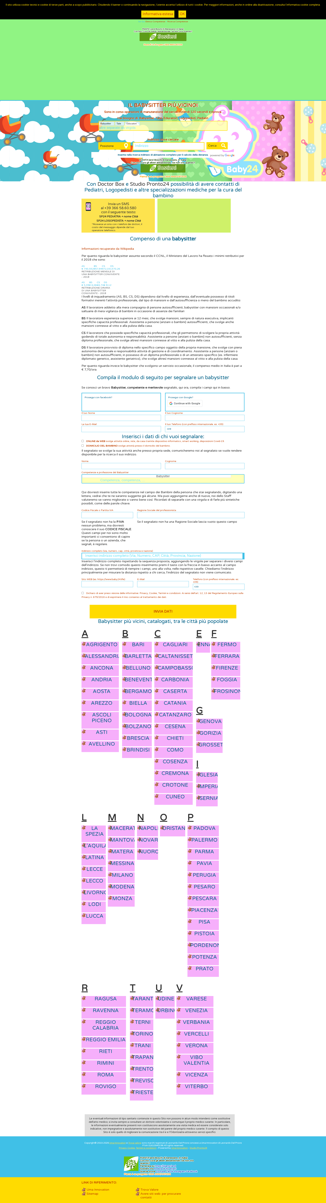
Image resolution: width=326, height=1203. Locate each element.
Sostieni (166, 36)
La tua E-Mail (89, 424)
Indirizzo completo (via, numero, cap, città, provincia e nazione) (117, 551)
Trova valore (134, 1143)
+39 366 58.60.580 (120, 208)
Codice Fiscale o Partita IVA (97, 510)
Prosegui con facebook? (98, 397)
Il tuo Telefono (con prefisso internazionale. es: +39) (194, 424)
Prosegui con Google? (180, 397)
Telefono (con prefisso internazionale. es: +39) (216, 580)
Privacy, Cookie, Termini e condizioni (160, 593)
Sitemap (92, 1194)
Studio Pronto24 (149, 184)
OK (182, 14)
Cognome (170, 461)
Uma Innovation (117, 1143)
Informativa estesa (158, 14)
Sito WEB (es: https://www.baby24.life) (103, 579)
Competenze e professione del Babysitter (105, 472)
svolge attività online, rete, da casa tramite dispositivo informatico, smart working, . (155, 441)
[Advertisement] (163, 74)
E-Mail (140, 579)
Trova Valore (149, 1189)
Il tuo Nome (88, 413)
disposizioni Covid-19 (212, 441)
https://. (165, 1165)
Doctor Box (110, 184)
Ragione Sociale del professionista (156, 510)
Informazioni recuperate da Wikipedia (108, 249)
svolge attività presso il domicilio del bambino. (128, 445)
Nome (85, 461)
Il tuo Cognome (174, 413)
